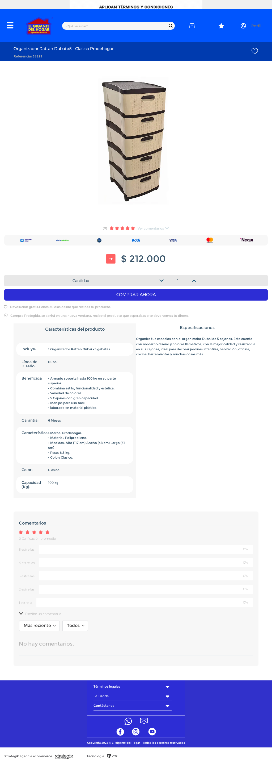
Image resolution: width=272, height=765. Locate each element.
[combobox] (118, 26)
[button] (13, 26)
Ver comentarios (151, 228)
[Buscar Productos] (172, 26)
